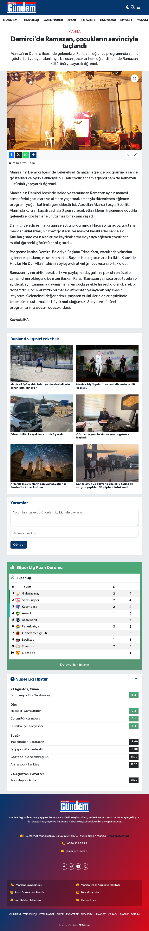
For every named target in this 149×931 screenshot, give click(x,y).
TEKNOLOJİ (30, 20)
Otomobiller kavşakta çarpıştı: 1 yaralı (36, 434)
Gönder (19, 544)
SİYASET (126, 20)
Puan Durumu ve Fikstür (29, 892)
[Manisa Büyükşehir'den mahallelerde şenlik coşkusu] (107, 363)
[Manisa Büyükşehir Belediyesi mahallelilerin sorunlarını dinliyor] (41, 363)
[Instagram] (71, 866)
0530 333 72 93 (77, 843)
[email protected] (118, 835)
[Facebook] (64, 866)
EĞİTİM (135, 914)
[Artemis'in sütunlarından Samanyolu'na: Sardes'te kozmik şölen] (41, 462)
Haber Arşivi (88, 900)
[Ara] (133, 7)
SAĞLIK (124, 914)
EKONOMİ (108, 20)
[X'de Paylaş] (18, 155)
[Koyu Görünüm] (127, 7)
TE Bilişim (84, 925)
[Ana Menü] (138, 7)
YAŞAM (142, 20)
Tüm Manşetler (90, 892)
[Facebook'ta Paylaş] (11, 155)
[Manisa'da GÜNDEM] (21, 7)
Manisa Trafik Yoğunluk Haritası (100, 885)
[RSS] (85, 866)
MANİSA (74, 31)
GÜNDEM (10, 20)
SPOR (72, 20)
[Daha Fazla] (33, 155)
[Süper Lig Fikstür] (137, 679)
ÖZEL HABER (53, 20)
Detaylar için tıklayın (74, 664)
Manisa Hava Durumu (29, 885)
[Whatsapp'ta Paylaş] (26, 155)
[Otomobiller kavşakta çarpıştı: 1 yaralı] (41, 413)
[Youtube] (78, 866)
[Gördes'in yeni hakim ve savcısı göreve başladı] (107, 413)
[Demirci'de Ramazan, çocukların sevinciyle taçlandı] (74, 110)
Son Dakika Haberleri (28, 900)
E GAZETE (88, 20)
